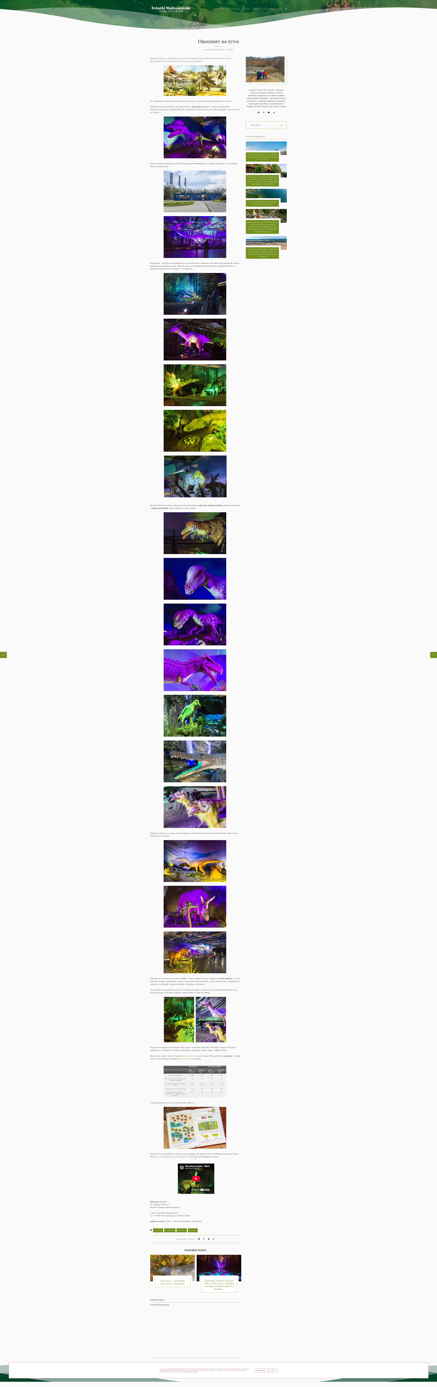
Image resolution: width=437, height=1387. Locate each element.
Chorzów (158, 1230)
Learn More (261, 1370)
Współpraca (275, 9)
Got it (273, 1370)
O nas (247, 9)
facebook (190, 1059)
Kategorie (233, 9)
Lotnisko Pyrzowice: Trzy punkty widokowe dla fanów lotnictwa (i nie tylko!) (262, 157)
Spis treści (218, 9)
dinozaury (169, 1230)
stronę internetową (190, 1056)
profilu (183, 1059)
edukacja (181, 1230)
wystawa (193, 1230)
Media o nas (259, 9)
